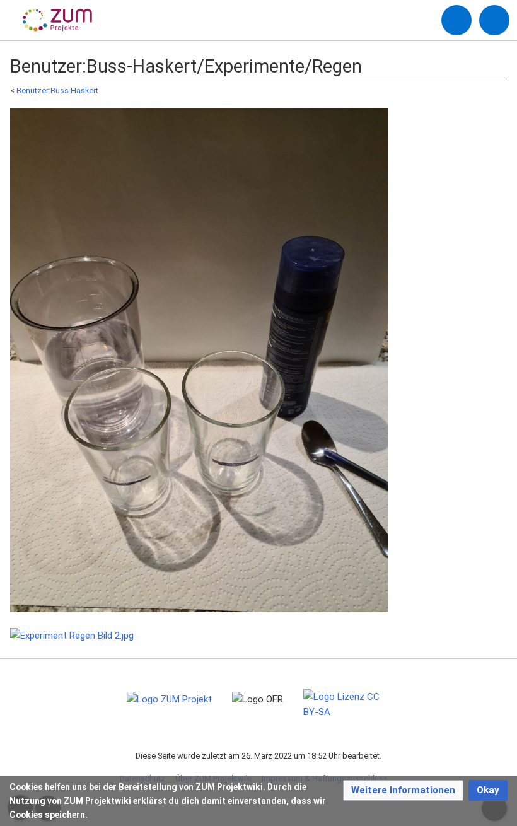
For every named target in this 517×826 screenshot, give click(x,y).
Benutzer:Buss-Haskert (57, 90)
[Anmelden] (456, 20)
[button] (403, 790)
